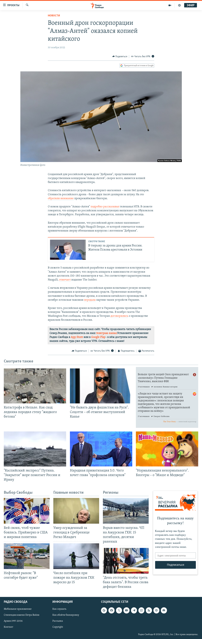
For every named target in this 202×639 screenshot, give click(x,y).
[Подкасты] (156, 610)
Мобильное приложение (18, 609)
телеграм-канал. (106, 333)
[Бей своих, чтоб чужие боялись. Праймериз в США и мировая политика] (27, 511)
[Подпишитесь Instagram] (141, 610)
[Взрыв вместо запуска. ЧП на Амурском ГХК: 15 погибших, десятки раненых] (126, 511)
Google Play (98, 337)
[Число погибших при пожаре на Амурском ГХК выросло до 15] (76, 556)
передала (90, 300)
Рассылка (57, 621)
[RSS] (149, 610)
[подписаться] (164, 610)
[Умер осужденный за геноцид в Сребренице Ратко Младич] (76, 511)
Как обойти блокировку (65, 615)
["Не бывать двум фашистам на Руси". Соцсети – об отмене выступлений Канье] (101, 385)
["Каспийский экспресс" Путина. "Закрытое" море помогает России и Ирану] (35, 448)
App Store (77, 337)
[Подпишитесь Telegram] (134, 610)
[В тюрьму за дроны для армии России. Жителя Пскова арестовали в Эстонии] (68, 250)
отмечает (65, 279)
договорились (119, 316)
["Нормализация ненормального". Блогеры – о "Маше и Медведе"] (167, 448)
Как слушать (59, 609)
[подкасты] (179, 5)
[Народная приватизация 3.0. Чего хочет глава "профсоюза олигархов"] (101, 448)
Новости (54, 15)
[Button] (119, 57)
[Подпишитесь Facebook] (111, 610)
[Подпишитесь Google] (104, 610)
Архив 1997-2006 (13, 621)
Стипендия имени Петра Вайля (21, 615)
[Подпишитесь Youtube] (126, 610)
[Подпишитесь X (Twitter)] (119, 610)
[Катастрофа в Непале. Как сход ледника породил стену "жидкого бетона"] (35, 385)
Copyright (57, 627)
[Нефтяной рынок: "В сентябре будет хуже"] (27, 556)
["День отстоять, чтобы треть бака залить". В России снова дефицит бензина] (126, 561)
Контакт (8, 627)
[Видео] (170, 5)
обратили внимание (61, 198)
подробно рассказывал (105, 206)
